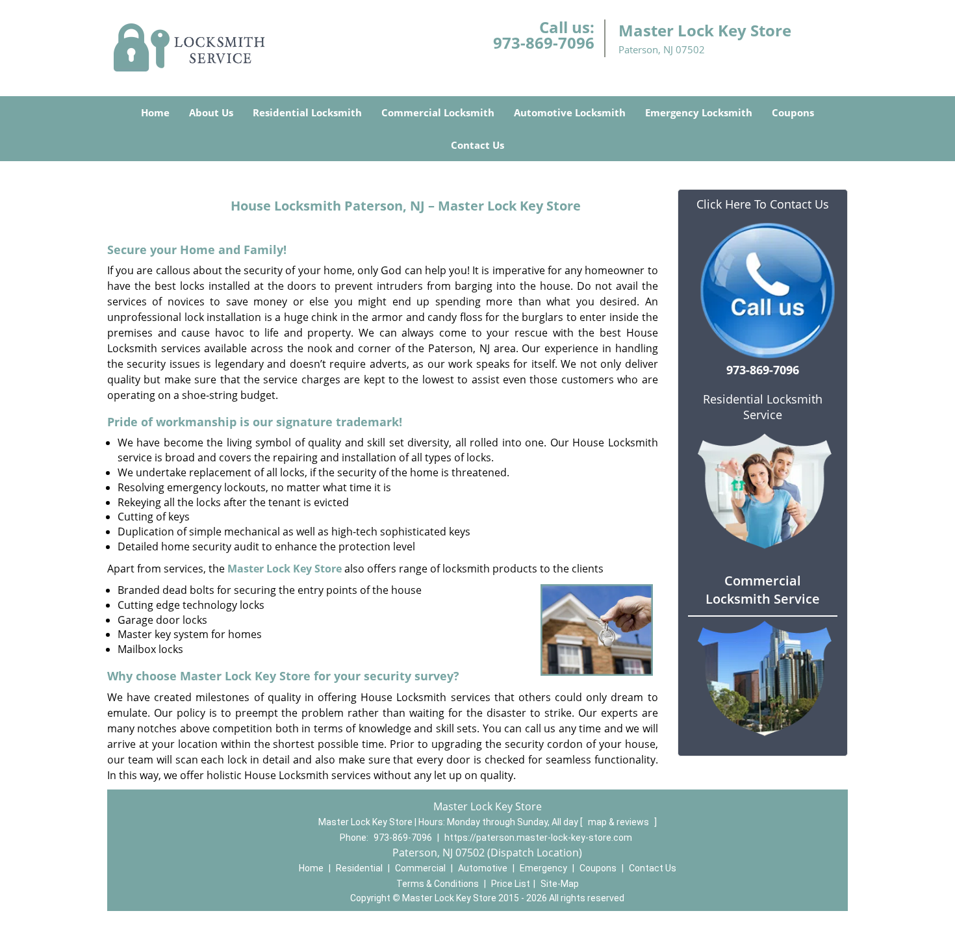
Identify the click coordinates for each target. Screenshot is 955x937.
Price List (510, 884)
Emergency (543, 868)
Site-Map (560, 884)
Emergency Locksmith (698, 112)
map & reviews (619, 822)
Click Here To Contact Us (762, 204)
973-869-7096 (543, 42)
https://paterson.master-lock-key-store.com (538, 837)
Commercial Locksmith (437, 112)
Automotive (482, 868)
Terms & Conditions (437, 884)
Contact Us (477, 144)
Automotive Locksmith (570, 112)
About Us (211, 112)
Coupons (793, 112)
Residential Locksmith (307, 112)
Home (155, 112)
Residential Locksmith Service (762, 406)
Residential (359, 868)
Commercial (420, 868)
